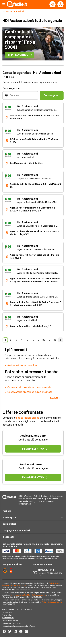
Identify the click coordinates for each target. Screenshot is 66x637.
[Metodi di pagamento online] (33, 551)
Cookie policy (7, 615)
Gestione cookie (8, 618)
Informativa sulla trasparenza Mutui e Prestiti (18, 626)
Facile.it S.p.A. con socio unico (52, 602)
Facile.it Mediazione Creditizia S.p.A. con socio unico (28, 595)
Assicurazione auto (33, 435)
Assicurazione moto (33, 464)
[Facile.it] (17, 5)
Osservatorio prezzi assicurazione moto (29, 392)
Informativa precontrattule (11, 623)
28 (55, 339)
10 (33, 339)
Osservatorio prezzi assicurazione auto (29, 387)
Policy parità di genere (10, 620)
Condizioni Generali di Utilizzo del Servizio (17, 609)
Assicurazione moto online (22, 365)
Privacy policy (7, 612)
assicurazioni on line (27, 417)
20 (44, 339)
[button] (3, 4)
